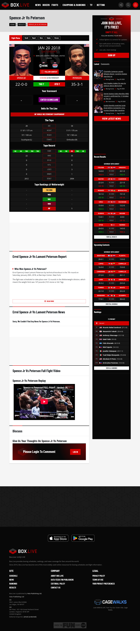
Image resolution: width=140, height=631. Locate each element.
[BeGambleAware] (70, 625)
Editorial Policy (58, 583)
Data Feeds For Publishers (62, 579)
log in (75, 452)
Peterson (77, 78)
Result (26, 38)
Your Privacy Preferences (103, 583)
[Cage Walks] (110, 602)
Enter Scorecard (49, 99)
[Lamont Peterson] (77, 60)
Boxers (46, 4)
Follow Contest (51, 72)
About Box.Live (57, 575)
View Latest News (111, 118)
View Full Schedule (112, 304)
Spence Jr (21, 78)
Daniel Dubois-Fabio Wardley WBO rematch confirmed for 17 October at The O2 (116, 96)
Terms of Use (97, 579)
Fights (55, 4)
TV (91, 4)
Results (21, 24)
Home (12, 24)
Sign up (111, 55)
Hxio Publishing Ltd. (34, 593)
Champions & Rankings (74, 4)
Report (34, 38)
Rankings (13, 583)
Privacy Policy (98, 575)
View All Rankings (111, 368)
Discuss (56, 38)
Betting (101, 4)
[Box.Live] (15, 5)
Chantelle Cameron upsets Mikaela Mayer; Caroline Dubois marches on (115, 73)
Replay (49, 38)
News (38, 4)
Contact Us (55, 587)
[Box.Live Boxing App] (58, 538)
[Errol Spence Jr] (21, 60)
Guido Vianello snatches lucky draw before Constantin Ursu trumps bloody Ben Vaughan (114, 107)
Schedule (13, 575)
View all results (111, 237)
